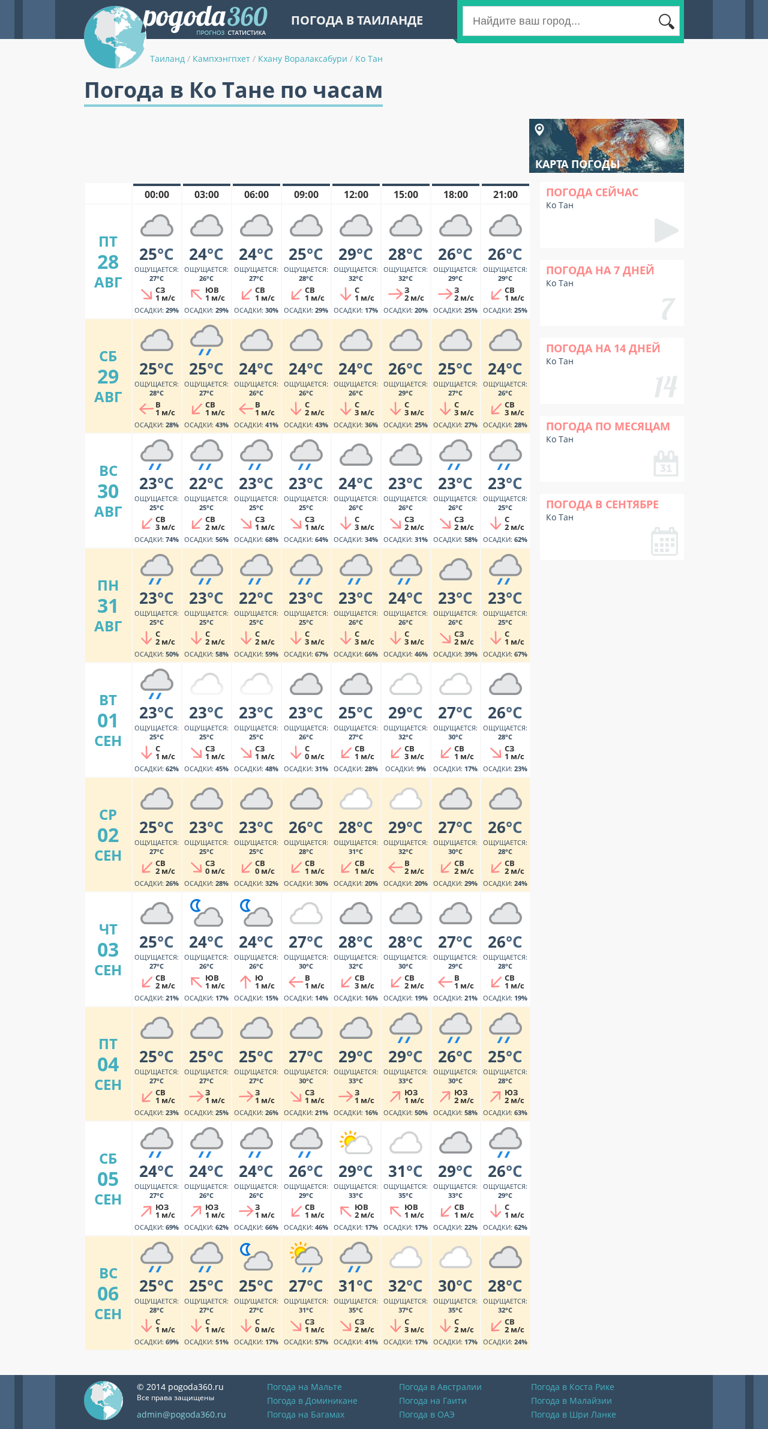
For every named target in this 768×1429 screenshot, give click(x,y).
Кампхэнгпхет (221, 58)
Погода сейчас (592, 192)
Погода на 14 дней (603, 348)
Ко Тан (369, 58)
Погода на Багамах (305, 1414)
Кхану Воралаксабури (302, 58)
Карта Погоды (577, 164)
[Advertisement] (302, 146)
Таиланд (167, 58)
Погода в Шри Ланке (573, 1414)
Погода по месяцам (608, 426)
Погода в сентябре (602, 504)
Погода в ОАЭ (427, 1414)
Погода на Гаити (433, 1400)
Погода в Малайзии (571, 1400)
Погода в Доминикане (312, 1400)
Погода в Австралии (440, 1386)
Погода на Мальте (304, 1386)
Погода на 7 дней (600, 270)
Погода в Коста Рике (572, 1386)
